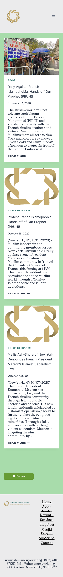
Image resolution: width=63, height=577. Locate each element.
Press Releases (19, 210)
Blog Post (46, 524)
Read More (19, 156)
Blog (11, 80)
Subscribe (46, 538)
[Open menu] (54, 16)
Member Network (46, 513)
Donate (20, 476)
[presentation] (31, 56)
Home (47, 501)
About (46, 506)
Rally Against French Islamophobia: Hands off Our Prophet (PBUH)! (29, 91)
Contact (47, 543)
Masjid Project (46, 531)
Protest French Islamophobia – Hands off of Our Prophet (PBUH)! (31, 222)
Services (46, 520)
